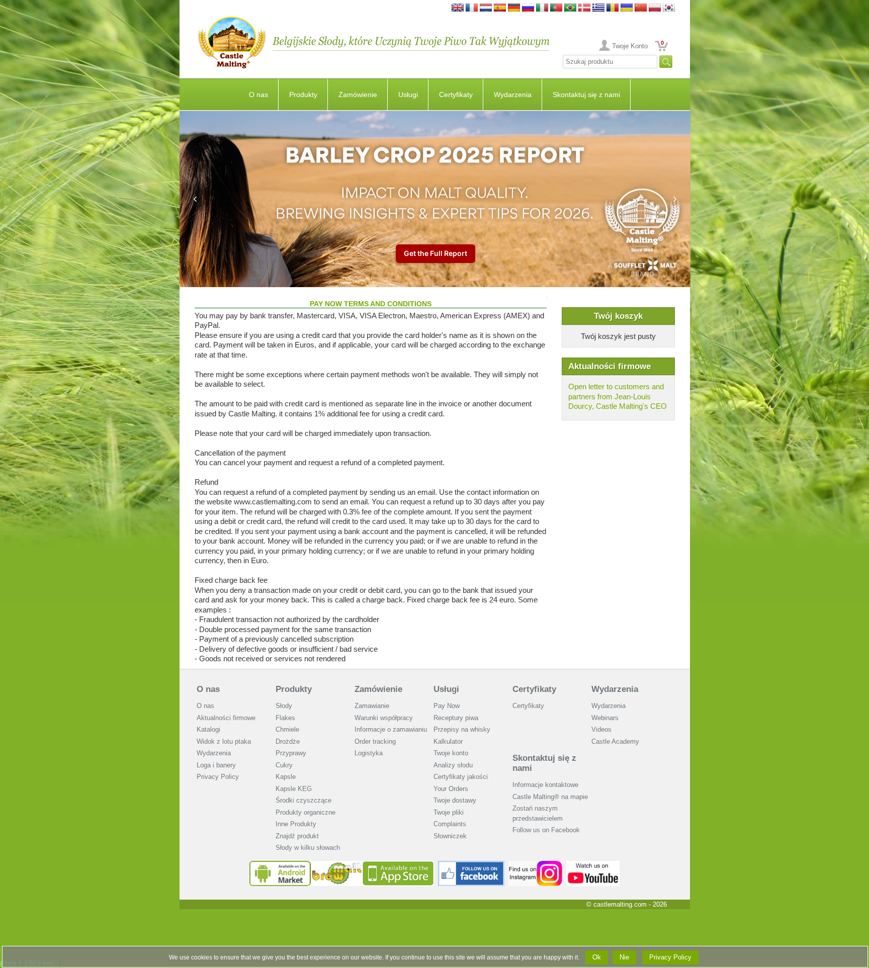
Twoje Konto (630, 46)
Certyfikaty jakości (460, 776)
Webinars (605, 718)
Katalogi (208, 729)
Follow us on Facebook (546, 830)
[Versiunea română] (612, 8)
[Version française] (472, 8)
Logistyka (369, 753)
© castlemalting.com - (626, 904)
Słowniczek (450, 836)
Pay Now (446, 706)
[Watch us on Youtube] (593, 864)
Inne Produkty (296, 824)
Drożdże (288, 741)
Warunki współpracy (384, 718)
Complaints (449, 824)
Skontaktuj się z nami (586, 95)
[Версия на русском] (528, 8)
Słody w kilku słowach (308, 847)
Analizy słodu (453, 765)
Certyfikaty (456, 95)
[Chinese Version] (641, 8)
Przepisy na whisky (461, 729)
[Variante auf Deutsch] (514, 8)
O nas (258, 95)
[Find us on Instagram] (535, 864)
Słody (284, 706)
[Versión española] (500, 8)
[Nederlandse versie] (486, 8)
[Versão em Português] (556, 8)
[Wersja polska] (655, 8)
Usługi (408, 95)
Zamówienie (357, 95)
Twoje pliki (448, 812)
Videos (601, 729)
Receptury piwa (455, 718)
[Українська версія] (627, 8)
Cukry (284, 765)
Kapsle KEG (294, 789)
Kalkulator (448, 741)
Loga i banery (216, 765)
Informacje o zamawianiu (391, 729)
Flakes (285, 718)
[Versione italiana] (542, 8)
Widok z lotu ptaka (224, 741)
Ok (596, 957)
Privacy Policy (218, 776)
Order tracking (375, 741)
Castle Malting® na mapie (550, 797)
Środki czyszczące (303, 800)
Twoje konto (450, 753)
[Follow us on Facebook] (471, 864)
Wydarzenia (513, 95)
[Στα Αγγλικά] (598, 8)
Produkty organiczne (305, 812)
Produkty (303, 95)
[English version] (458, 8)
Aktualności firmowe (226, 718)
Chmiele (287, 729)
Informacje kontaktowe (545, 784)
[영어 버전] (669, 8)
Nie (624, 957)
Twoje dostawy (454, 800)
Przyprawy (291, 753)
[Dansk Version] (584, 8)
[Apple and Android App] (342, 864)
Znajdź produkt (297, 836)
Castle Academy (615, 741)
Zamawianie (372, 706)
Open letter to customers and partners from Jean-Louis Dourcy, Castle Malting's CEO (617, 396)
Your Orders (450, 789)
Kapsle (286, 776)
